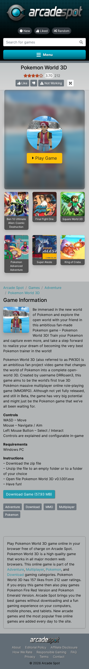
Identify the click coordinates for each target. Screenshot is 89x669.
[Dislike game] (33, 83)
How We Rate (22, 652)
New (26, 31)
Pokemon (11, 514)
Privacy (30, 656)
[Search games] (81, 42)
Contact (58, 656)
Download (33, 507)
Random (63, 31)
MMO (49, 507)
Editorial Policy (35, 647)
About (16, 647)
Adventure (12, 507)
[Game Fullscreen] (70, 83)
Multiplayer (67, 507)
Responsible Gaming (51, 652)
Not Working (53, 83)
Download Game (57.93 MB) (29, 494)
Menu (48, 55)
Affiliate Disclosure (64, 647)
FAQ (74, 652)
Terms (44, 656)
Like (24, 83)
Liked (43, 31)
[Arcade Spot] (44, 14)
